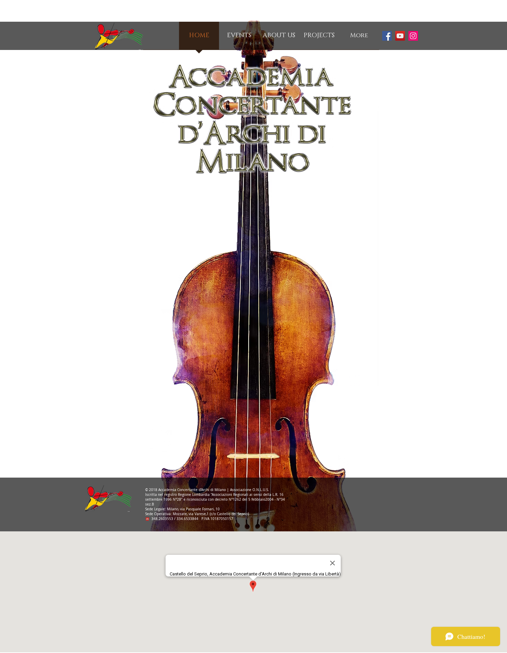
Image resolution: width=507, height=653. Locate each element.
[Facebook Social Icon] (387, 36)
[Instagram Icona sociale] (413, 36)
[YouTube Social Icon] (400, 36)
